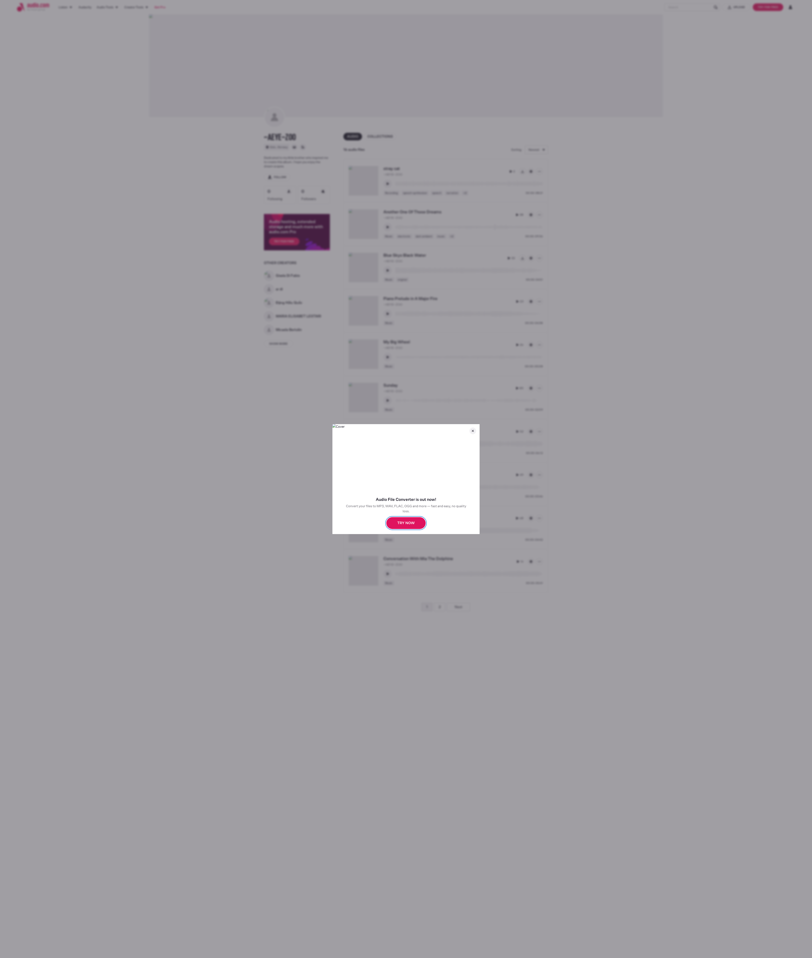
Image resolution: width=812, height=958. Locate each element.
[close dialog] (472, 431)
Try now (406, 523)
